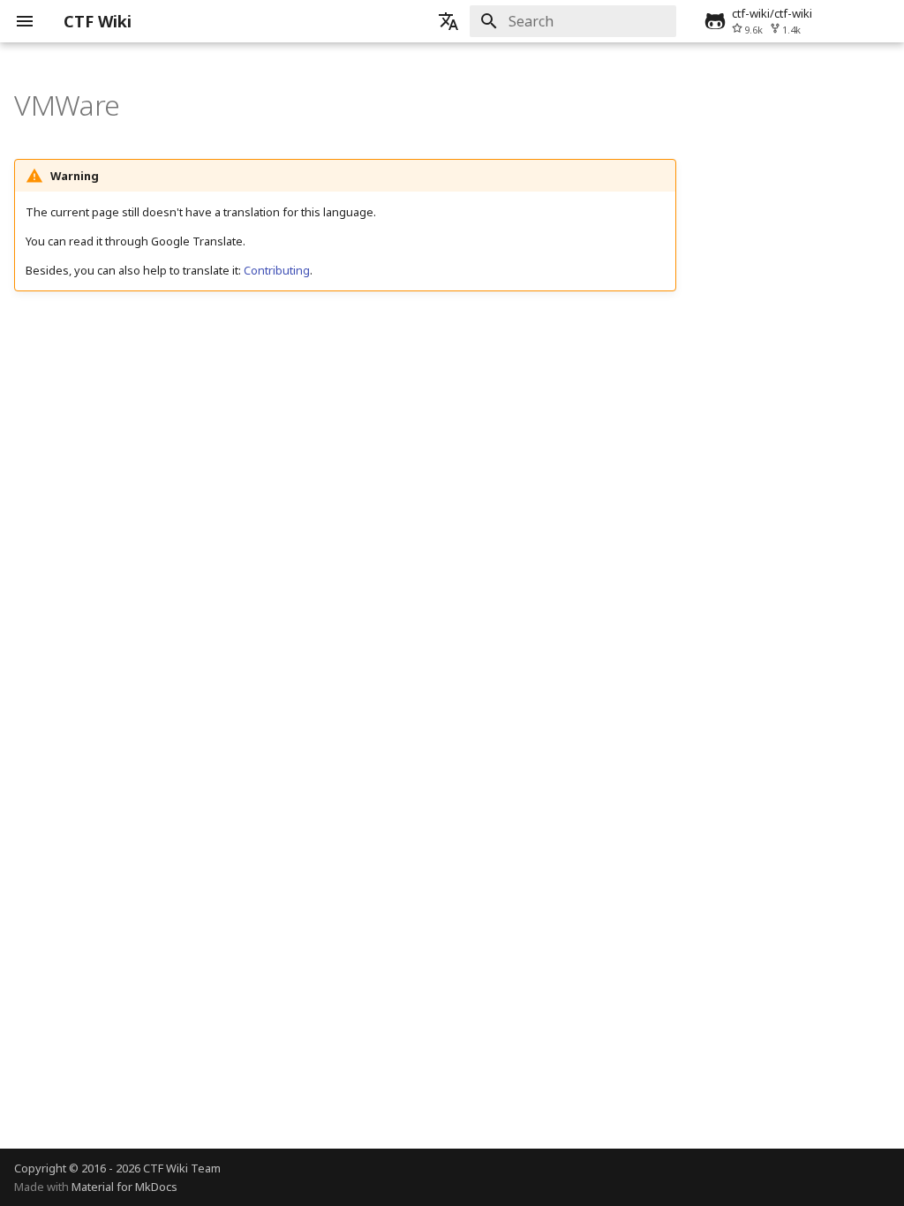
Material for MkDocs (124, 1187)
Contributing (277, 270)
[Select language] (448, 21)
